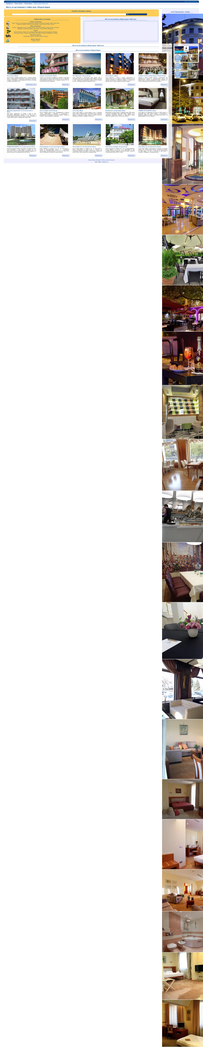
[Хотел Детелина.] (87, 64)
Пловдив (33, 40)
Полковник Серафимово (47, 33)
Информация (29, 84)
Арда (30, 33)
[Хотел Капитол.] (120, 64)
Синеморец (43, 27)
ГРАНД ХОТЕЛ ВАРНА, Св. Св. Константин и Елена (21, 146)
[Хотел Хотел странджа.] (120, 135)
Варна (51, 23)
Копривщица (26, 36)
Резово (34, 27)
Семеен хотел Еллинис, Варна (48, 75)
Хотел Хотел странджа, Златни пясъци (116, 146)
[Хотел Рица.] (153, 135)
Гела (28, 31)
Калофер (37, 36)
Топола (17, 23)
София (38, 40)
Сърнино (21, 33)
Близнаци (41, 23)
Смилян (20, 31)
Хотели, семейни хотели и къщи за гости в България (19, 1)
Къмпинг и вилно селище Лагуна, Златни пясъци (152, 75)
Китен (41, 28)
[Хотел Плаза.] (21, 64)
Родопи (36, 30)
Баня (48, 24)
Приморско (50, 28)
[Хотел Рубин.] (87, 135)
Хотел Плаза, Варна (12, 75)
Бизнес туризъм (35, 39)
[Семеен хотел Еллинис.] (54, 64)
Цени (34, 84)
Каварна (37, 23)
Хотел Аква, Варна (78, 110)
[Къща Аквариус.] (54, 135)
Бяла (21, 23)
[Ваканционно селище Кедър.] (120, 99)
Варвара (20, 28)
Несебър (57, 27)
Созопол (14, 27)
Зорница (32, 31)
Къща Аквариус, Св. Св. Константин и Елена (52, 146)
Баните (15, 31)
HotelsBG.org (105, 162)
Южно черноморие (35, 26)
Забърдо (55, 31)
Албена (41, 24)
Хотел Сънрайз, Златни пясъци (48, 110)
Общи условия (105, 160)
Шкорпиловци (31, 23)
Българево (47, 23)
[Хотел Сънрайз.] (54, 99)
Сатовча (24, 31)
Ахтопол (52, 27)
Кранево (37, 24)
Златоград (16, 33)
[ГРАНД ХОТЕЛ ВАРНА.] (21, 135)
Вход (190, 1)
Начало (186, 1)
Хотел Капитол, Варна (112, 75)
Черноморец (20, 27)
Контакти (194, 1)
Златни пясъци (30, 24)
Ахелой (38, 27)
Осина (46, 31)
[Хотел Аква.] (87, 99)
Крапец (24, 24)
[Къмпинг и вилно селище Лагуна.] (153, 64)
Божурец (25, 23)
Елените (45, 28)
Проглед (34, 33)
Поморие (29, 27)
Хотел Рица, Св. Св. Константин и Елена (149, 146)
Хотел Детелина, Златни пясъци (82, 75)
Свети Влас (36, 28)
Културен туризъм (36, 34)
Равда (47, 27)
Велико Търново (44, 36)
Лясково (55, 33)
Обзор (13, 23)
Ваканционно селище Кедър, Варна (115, 110)
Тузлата (52, 24)
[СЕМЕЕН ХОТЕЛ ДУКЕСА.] (153, 99)
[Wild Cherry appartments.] (21, 99)
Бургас (25, 27)
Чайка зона (19, 24)
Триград (26, 33)
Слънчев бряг (25, 28)
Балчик (45, 24)
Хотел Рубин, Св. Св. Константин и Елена (84, 146)
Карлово (32, 36)
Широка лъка (41, 31)
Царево (31, 28)
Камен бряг (56, 23)
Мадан (36, 31)
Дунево (50, 31)
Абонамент (98, 160)
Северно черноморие (36, 21)
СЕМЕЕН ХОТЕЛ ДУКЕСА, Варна (147, 110)
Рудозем (38, 33)
